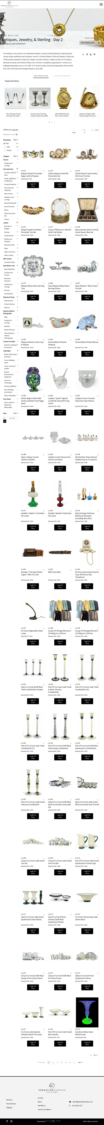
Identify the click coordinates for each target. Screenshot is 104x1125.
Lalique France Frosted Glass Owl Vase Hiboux (85, 399)
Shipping (9, 1108)
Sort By (84, 130)
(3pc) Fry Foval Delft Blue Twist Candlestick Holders (32, 688)
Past (12, 143)
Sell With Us (42, 1106)
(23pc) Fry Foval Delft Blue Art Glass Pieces (59, 976)
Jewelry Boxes (9, 236)
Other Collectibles (10, 396)
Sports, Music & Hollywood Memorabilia (9, 405)
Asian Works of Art (9, 266)
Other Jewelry (8, 255)
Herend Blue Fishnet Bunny (86, 342)
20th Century (7, 259)
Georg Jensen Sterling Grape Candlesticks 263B (39, 115)
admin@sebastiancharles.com (83, 1102)
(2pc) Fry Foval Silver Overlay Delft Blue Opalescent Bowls (57, 919)
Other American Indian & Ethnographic (9, 335)
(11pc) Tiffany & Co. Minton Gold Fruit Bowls (59, 230)
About (40, 1102)
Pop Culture (7, 399)
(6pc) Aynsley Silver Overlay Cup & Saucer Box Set (87, 230)
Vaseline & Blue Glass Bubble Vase (84, 1033)
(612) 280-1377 (77, 1106)
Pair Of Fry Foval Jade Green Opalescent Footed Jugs (87, 861)
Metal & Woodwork (10, 203)
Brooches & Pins (9, 245)
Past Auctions (11, 1104)
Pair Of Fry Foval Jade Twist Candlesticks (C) (32, 746)
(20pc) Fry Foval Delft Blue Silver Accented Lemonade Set (59, 804)
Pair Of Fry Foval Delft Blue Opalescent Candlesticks (86, 746)
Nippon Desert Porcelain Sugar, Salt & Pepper (31, 174)
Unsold (12, 150)
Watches (7, 308)
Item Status (7, 140)
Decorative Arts (8, 169)
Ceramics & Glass (9, 262)
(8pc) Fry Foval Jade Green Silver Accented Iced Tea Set (87, 803)
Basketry (7, 326)
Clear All (15, 130)
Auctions (9, 1100)
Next (79, 1062)
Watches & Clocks (9, 297)
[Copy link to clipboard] (83, 54)
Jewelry (5, 223)
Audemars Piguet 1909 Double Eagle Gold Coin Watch (87, 115)
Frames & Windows (10, 184)
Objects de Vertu (9, 252)
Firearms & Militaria (10, 386)
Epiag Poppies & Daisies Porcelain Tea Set (31, 230)
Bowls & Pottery (9, 330)
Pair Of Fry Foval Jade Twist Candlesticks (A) (87, 688)
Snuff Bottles (8, 294)
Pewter (6, 219)
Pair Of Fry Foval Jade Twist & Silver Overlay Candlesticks (60, 689)
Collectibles (7, 351)
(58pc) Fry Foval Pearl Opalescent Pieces (84, 976)
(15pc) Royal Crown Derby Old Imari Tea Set (86, 174)
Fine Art (5, 160)
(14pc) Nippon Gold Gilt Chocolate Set (58, 174)
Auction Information (62, 76)
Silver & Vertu (8, 194)
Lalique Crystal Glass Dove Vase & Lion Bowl (59, 458)
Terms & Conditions (44, 1109)
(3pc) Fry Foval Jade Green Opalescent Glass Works (32, 918)
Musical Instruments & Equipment (8, 374)
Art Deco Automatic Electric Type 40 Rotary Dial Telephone (87, 574)
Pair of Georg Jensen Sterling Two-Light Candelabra (13, 115)
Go (5, 421)
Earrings (6, 232)
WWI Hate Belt (54, 572)
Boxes (6, 210)
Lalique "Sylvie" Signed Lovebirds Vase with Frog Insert (58, 401)
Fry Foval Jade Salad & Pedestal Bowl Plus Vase (31, 1033)
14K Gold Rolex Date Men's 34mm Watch (62, 115)
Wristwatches (8, 301)
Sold (12, 147)
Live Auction (10, 35)
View (92, 130)
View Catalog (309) (88, 43)
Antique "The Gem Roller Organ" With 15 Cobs (31, 573)
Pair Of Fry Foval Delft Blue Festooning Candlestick (59, 746)
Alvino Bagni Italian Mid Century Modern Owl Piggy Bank (32, 401)
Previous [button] (8, 104)
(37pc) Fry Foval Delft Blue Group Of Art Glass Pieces (32, 976)
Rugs (6, 317)
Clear (15, 140)
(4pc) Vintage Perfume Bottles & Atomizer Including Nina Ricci (84, 516)
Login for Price (33, 185)
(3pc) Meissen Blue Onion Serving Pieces (58, 287)
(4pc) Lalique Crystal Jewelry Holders (30, 458)
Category (6, 156)
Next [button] (96, 104)
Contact (40, 1098)
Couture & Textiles (9, 341)
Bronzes (7, 290)
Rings (6, 248)
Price (4, 413)
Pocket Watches (9, 304)
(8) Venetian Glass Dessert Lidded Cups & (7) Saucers (86, 458)
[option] (15, 101)
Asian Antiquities (9, 269)
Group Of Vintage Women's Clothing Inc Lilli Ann (59, 632)
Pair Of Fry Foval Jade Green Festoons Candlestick (33, 803)
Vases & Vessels (9, 206)
